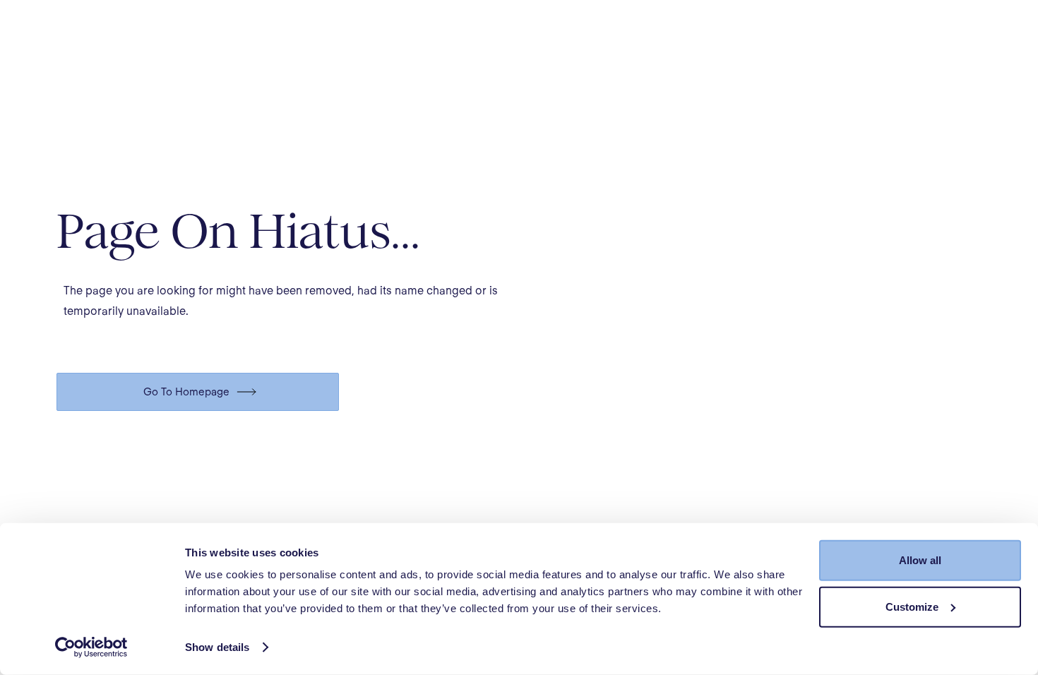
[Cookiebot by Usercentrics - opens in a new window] (91, 647)
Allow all (920, 560)
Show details (217, 647)
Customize (911, 606)
